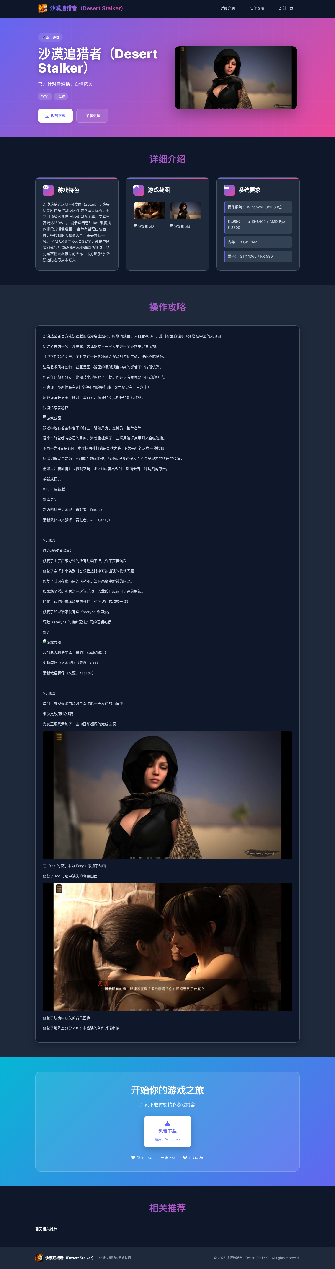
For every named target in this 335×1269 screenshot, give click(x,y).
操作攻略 (257, 8)
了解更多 (93, 115)
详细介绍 (227, 8)
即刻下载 (286, 8)
